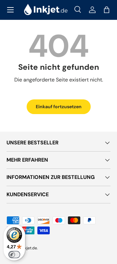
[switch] (14, 254)
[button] (106, 10)
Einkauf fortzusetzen (59, 107)
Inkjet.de (29, 248)
